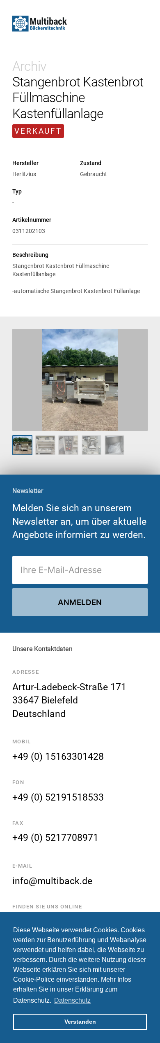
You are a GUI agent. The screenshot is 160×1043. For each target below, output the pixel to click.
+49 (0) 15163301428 (58, 756)
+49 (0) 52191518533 (58, 797)
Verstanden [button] (80, 1021)
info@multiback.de (52, 881)
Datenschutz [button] (72, 1000)
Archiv (29, 66)
